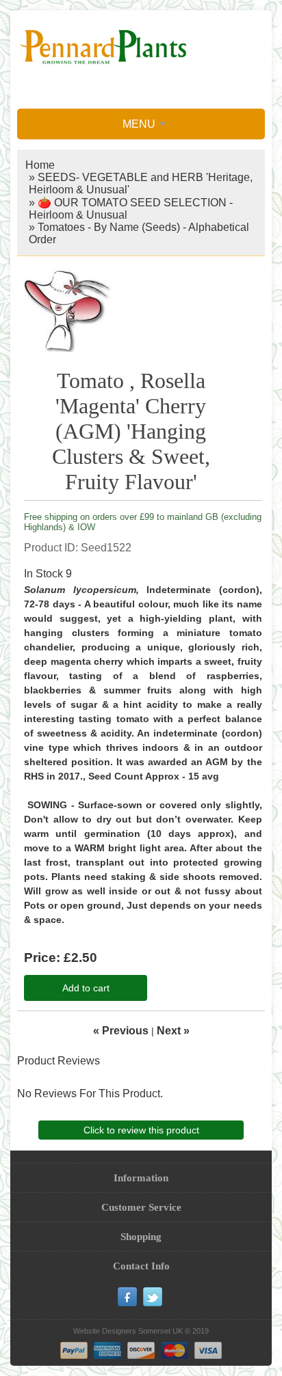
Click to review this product (141, 1130)
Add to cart (86, 987)
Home (40, 165)
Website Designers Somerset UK (128, 1331)
